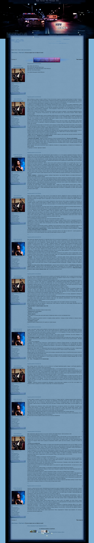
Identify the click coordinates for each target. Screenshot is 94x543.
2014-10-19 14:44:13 (36, 431)
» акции (21, 39)
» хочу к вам (21, 40)
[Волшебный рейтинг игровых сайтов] (56, 532)
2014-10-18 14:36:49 (36, 193)
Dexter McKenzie (17, 65)
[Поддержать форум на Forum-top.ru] (44, 532)
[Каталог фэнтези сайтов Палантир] (39, 532)
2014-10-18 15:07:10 (36, 237)
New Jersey (14, 52)
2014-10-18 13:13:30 (36, 152)
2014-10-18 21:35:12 (36, 326)
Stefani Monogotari (17, 154)
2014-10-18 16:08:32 (36, 273)
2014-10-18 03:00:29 (36, 96)
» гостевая (12, 40)
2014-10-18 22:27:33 (36, 363)
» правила (12, 39)
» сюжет (17, 39)
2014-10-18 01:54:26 (36, 63)
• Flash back (21, 52)
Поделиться (29, 63)
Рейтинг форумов (31, 525)
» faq (16, 40)
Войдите (19, 49)
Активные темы (48, 2)
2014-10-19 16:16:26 (36, 485)
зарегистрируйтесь (27, 49)
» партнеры (16, 41)
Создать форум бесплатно (41, 525)
